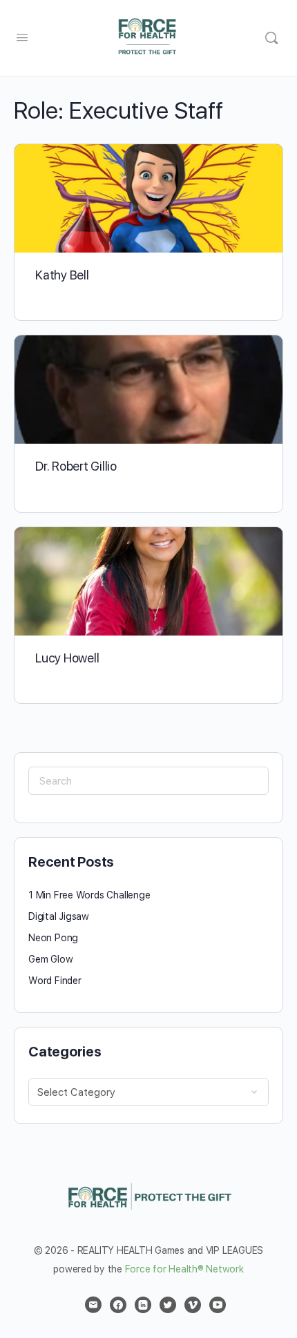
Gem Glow (50, 959)
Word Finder (55, 980)
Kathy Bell (62, 275)
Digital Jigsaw (58, 916)
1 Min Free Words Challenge (89, 895)
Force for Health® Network (184, 1269)
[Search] (271, 38)
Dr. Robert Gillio (76, 466)
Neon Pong (53, 937)
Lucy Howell (67, 658)
